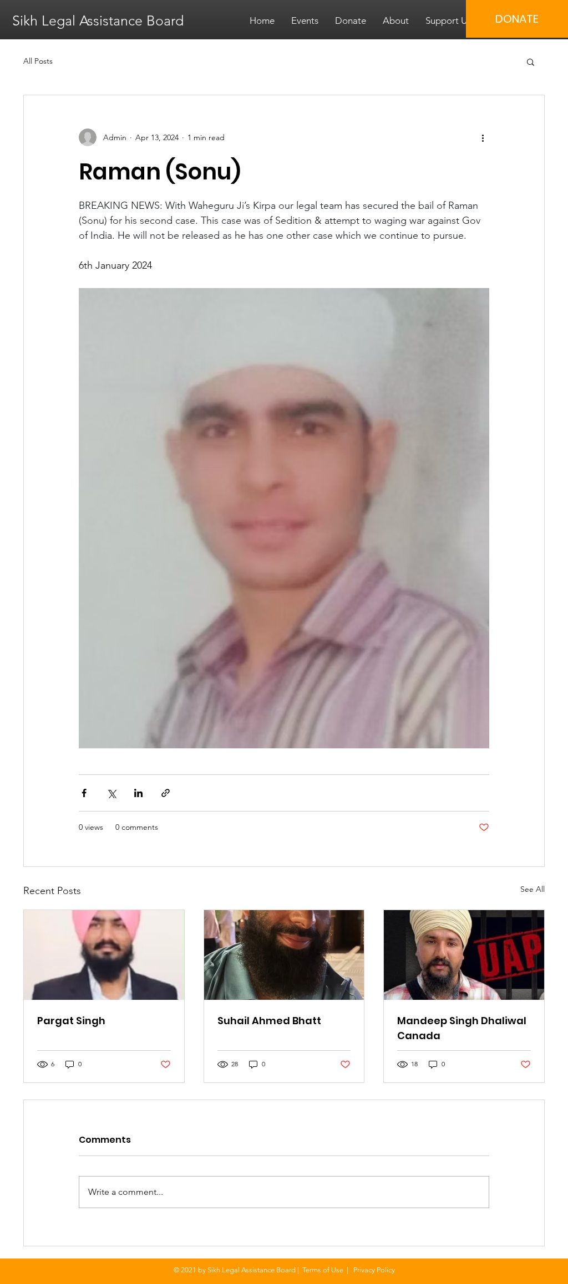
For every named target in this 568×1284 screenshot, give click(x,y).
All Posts (38, 61)
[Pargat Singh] (104, 955)
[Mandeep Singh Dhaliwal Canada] (464, 955)
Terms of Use (322, 1270)
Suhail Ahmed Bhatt (269, 1021)
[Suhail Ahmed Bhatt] (284, 955)
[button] (530, 61)
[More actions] (482, 137)
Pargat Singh (71, 1021)
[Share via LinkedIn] (138, 793)
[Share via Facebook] (84, 793)
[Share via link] (165, 793)
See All (532, 889)
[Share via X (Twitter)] (111, 793)
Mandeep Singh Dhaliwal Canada (461, 1028)
